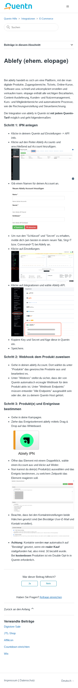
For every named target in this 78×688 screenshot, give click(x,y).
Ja (29, 583)
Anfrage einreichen (51, 597)
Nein (48, 583)
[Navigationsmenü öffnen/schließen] (67, 6)
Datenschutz (27, 680)
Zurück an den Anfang (17, 609)
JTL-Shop (10, 633)
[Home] (18, 6)
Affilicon (8, 640)
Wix (6, 653)
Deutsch (66, 680)
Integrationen (28, 18)
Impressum (11, 680)
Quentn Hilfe (10, 18)
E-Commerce (46, 18)
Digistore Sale (12, 626)
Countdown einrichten (17, 646)
